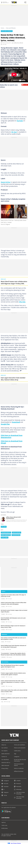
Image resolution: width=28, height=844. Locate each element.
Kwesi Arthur (6, 182)
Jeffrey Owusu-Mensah (18, 42)
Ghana (2, 641)
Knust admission (5, 535)
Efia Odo (22, 302)
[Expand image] (26, 205)
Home (2, 28)
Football (3, 598)
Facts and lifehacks (11, 28)
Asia (2, 701)
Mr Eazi (14, 132)
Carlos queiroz (16, 532)
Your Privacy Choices (16, 843)
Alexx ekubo (4, 537)
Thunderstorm (16, 535)
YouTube (20, 121)
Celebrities (3, 657)
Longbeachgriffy (5, 532)
